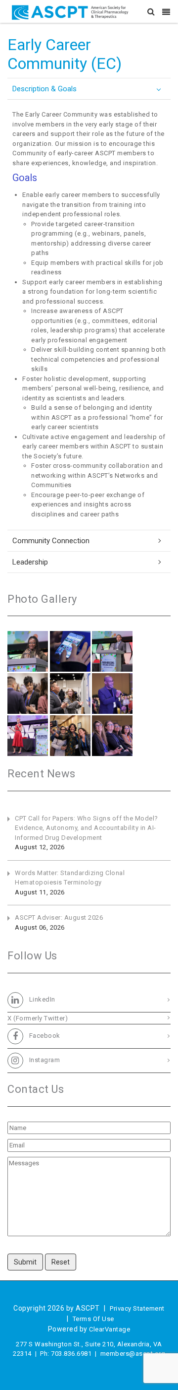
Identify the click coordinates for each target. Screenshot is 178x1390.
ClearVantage (109, 1329)
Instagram (43, 1060)
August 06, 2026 (40, 927)
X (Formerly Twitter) (37, 1018)
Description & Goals (44, 88)
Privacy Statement (137, 1308)
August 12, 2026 (40, 847)
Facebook (43, 1036)
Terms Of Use (93, 1319)
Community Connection (50, 540)
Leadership (30, 562)
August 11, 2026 (40, 892)
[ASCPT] (71, 11)
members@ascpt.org (133, 1353)
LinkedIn (41, 999)
